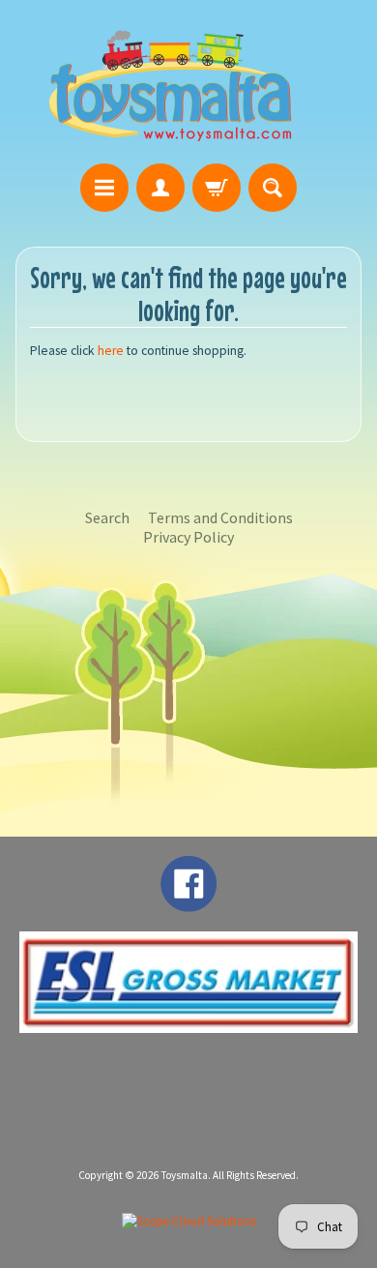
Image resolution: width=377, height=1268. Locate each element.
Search (107, 517)
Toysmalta (184, 1175)
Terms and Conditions (220, 517)
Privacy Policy (188, 536)
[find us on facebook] (188, 902)
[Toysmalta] (170, 84)
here (111, 350)
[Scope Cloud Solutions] (189, 1221)
